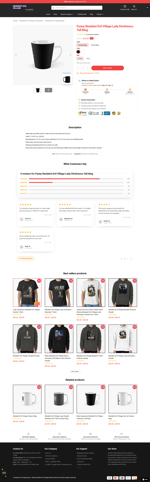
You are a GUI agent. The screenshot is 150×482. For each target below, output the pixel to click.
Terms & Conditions (51, 456)
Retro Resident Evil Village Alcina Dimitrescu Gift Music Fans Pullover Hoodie (58, 358)
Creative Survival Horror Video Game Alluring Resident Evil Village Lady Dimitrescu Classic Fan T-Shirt (90, 312)
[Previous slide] (16, 55)
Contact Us (80, 461)
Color (78, 48)
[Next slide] (70, 55)
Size (78, 55)
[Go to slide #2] (48, 90)
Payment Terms (82, 456)
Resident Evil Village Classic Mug (25, 416)
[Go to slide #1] (38, 90)
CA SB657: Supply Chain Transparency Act (58, 464)
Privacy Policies (50, 459)
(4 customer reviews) (92, 34)
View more (75, 371)
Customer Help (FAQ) (83, 464)
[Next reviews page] (131, 259)
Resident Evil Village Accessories (31, 21)
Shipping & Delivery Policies (85, 453)
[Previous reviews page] (121, 259)
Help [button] (146, 479)
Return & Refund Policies (84, 459)
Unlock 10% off (4, 473)
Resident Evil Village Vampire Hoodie (26, 356)
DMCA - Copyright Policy (53, 461)
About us (48, 453)
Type (78, 42)
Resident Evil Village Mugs (54, 21)
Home (15, 21)
